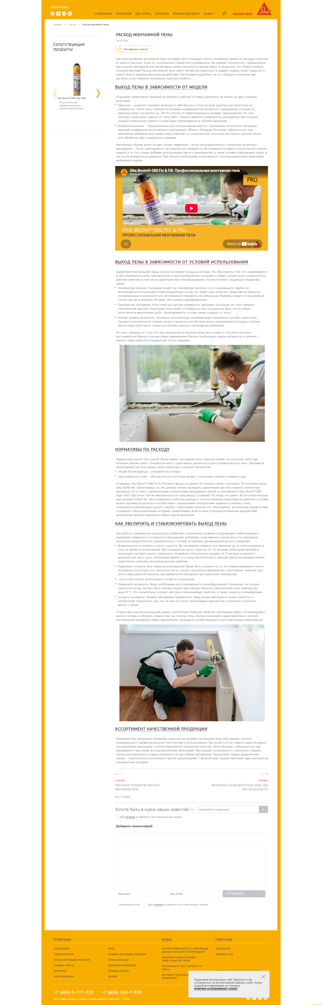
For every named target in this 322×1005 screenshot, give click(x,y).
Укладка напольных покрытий (127, 954)
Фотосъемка (60, 998)
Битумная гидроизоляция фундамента (178, 976)
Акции (207, 13)
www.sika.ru (223, 948)
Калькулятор (62, 948)
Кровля (112, 976)
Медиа (167, 939)
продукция (62, 939)
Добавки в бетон (118, 970)
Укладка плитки (64, 965)
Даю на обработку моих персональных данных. (151, 816)
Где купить (143, 13)
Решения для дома (186, 13)
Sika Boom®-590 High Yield (72, 98)
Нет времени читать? (136, 49)
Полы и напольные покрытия (72, 959)
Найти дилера (59, 6)
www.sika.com (224, 954)
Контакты (162, 13)
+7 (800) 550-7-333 (121, 992)
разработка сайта (87, 998)
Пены (111, 948)
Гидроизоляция (64, 954)
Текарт (126, 998)
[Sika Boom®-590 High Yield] (77, 76)
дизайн (72, 998)
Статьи (72, 24)
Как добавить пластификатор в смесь (182, 968)
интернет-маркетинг (109, 998)
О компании (103, 13)
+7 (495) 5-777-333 (73, 992)
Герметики (60, 970)
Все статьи (122, 797)
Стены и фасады (118, 959)
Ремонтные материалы (122, 965)
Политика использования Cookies (215, 988)
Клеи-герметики (64, 976)
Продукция (124, 13)
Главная (57, 24)
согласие (130, 816)
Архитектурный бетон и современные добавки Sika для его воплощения (185, 950)
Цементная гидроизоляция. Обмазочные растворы (179, 959)
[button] (98, 93)
